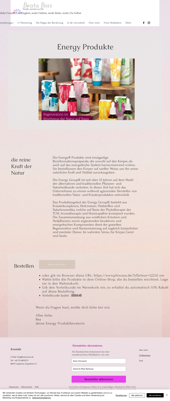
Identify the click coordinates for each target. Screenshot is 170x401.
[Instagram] (148, 22)
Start (141, 360)
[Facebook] (143, 22)
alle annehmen (155, 395)
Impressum (13, 387)
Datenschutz (26, 387)
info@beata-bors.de (25, 357)
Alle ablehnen (137, 395)
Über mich (143, 350)
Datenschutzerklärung (41, 397)
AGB (36, 387)
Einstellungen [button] (121, 395)
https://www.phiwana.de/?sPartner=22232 (126, 275)
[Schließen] (166, 395)
